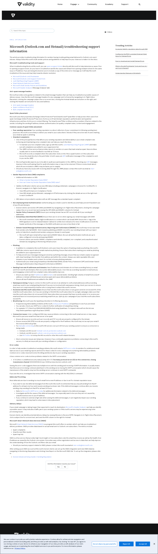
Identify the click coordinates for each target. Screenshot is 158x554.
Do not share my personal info (104, 544)
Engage (74, 4)
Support (124, 4)
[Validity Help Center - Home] (26, 4)
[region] (79, 544)
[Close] (154, 543)
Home (60, 4)
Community (92, 4)
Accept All (143, 544)
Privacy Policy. (20, 548)
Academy (109, 4)
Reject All (126, 544)
